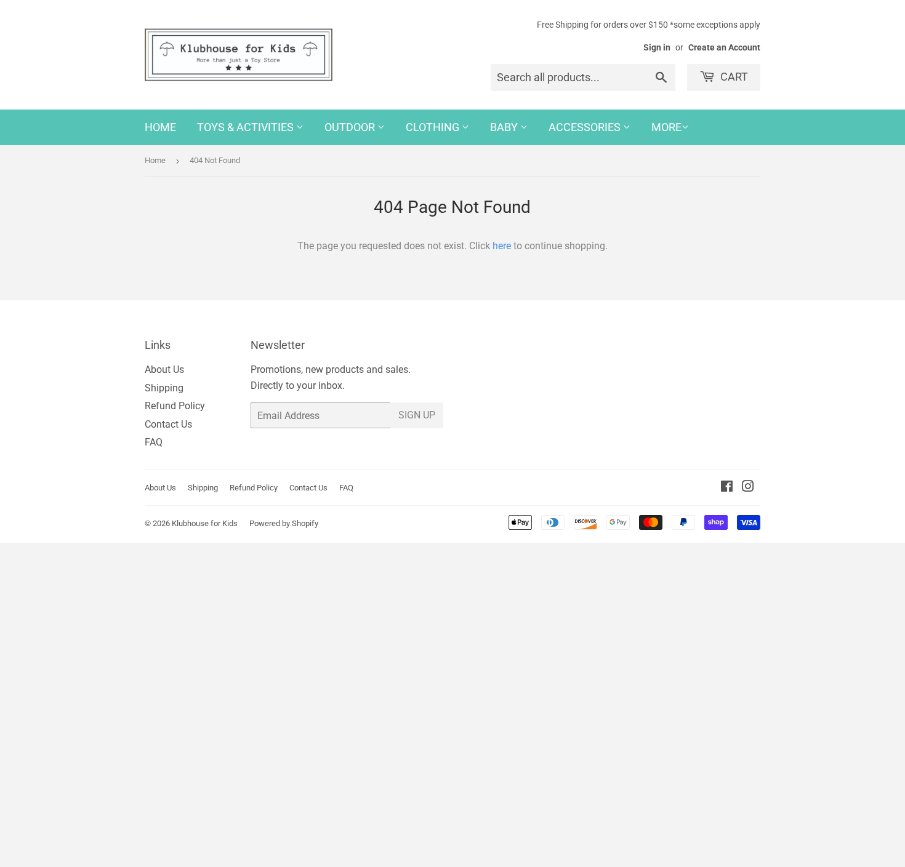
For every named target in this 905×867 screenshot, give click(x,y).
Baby (505, 127)
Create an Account (724, 47)
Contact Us (168, 424)
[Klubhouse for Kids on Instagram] (748, 487)
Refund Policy (175, 406)
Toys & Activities (246, 127)
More (666, 127)
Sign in (656, 47)
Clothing (434, 127)
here (502, 246)
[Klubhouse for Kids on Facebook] (726, 487)
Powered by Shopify (283, 523)
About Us (164, 369)
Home (160, 127)
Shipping (164, 388)
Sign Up (416, 415)
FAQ (154, 442)
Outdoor (350, 127)
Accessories (586, 127)
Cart (733, 76)
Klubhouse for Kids (205, 523)
